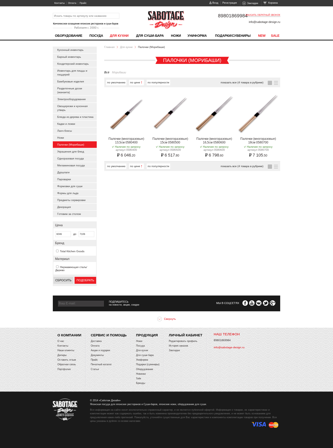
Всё (106, 72)
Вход (215, 2)
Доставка (96, 341)
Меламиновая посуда (71, 165)
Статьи (95, 369)
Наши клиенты (65, 350)
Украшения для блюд (70, 151)
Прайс (83, 3)
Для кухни (119, 36)
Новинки (141, 373)
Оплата (72, 3)
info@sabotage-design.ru (264, 21)
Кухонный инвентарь (70, 49)
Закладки (252, 3)
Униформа (197, 36)
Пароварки (64, 179)
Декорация (64, 207)
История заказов (178, 345)
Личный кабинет (185, 335)
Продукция (147, 335)
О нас (60, 341)
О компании (69, 335)
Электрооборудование (71, 99)
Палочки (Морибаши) (70, 144)
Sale (275, 36)
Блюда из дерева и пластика (75, 116)
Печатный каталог (101, 364)
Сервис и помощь (109, 335)
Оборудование (68, 36)
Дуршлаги (63, 172)
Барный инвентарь (69, 56)
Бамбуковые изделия (70, 81)
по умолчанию (116, 82)
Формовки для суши (69, 186)
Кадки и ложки (66, 123)
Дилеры (61, 355)
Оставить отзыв (66, 359)
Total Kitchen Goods (72, 251)
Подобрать (85, 280)
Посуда (96, 36)
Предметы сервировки (71, 200)
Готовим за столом (69, 213)
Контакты (59, 3)
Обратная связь (66, 364)
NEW (262, 36)
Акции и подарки (100, 350)
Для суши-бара (150, 36)
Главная (109, 47)
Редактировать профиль (183, 341)
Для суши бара (145, 355)
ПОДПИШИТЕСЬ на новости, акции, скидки (124, 303)
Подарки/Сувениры (233, 36)
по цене (135, 82)
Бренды (140, 383)
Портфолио (64, 369)
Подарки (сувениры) (147, 364)
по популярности (158, 82)
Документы (97, 355)
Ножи (176, 36)
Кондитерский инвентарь (73, 63)
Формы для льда (67, 193)
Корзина (273, 2)
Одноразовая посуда (70, 158)
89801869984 (233, 15)
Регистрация (229, 2)
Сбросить (63, 280)
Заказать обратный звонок (262, 15)
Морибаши (119, 72)
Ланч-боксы (64, 130)
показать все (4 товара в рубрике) (242, 82)
